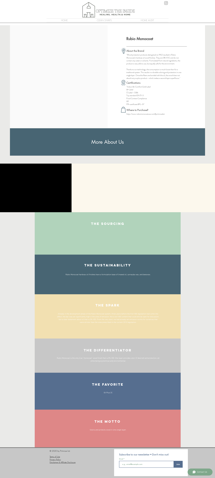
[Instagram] (166, 3)
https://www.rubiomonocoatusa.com (140, 114)
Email (121, 459)
